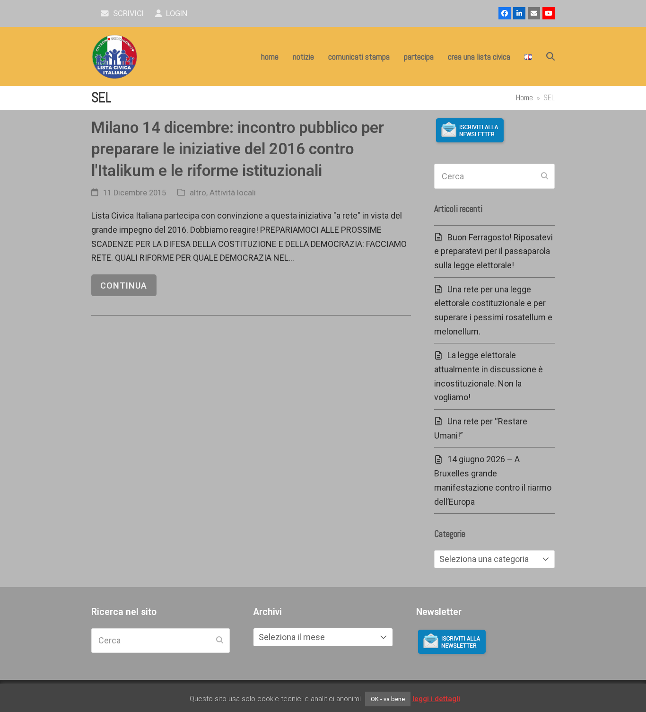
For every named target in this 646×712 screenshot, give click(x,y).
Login (175, 13)
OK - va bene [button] (388, 699)
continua (123, 285)
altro (198, 192)
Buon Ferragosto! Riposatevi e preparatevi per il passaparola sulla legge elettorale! (493, 251)
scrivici (127, 13)
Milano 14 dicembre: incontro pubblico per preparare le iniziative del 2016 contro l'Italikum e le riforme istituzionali (237, 149)
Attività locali (233, 192)
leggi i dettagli (436, 698)
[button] (550, 57)
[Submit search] (544, 176)
